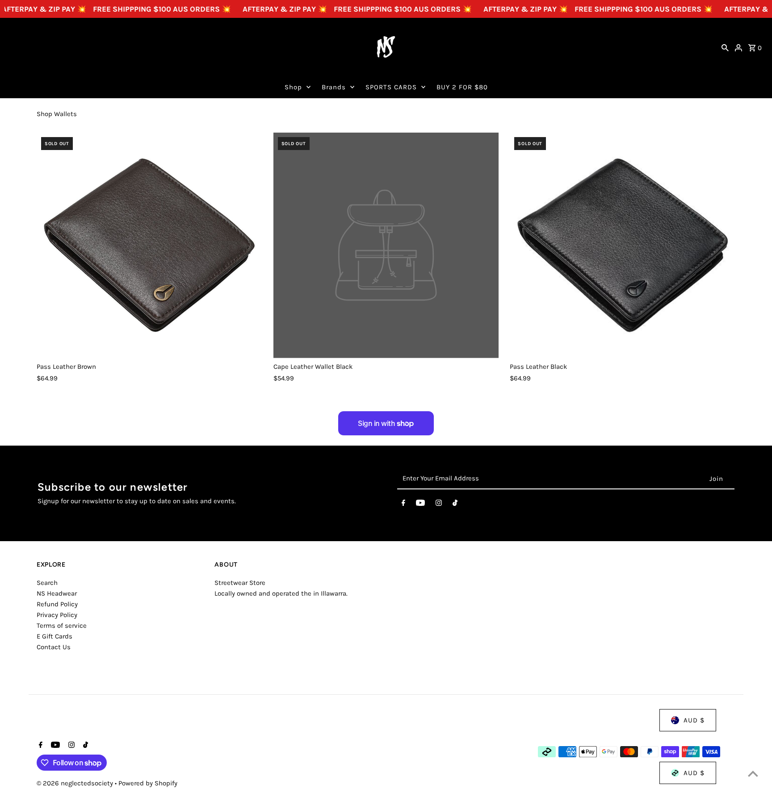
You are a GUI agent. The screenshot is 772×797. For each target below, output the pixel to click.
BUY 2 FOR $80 (462, 87)
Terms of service (62, 626)
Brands (334, 87)
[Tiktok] (455, 504)
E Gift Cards (54, 636)
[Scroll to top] (753, 774)
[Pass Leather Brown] (149, 245)
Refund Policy (57, 604)
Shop (293, 87)
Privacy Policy (57, 615)
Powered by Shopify (147, 783)
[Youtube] (420, 504)
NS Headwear (57, 593)
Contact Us (54, 647)
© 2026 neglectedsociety (76, 783)
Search (47, 583)
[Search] (725, 46)
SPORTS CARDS (391, 87)
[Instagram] (439, 504)
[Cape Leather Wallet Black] (386, 245)
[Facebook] (403, 504)
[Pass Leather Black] (622, 245)
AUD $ (694, 720)
